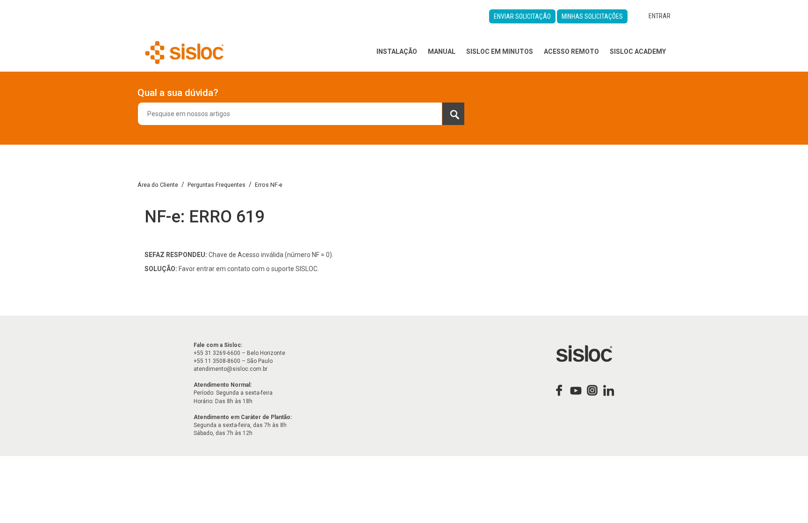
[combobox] (301, 113)
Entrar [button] (660, 16)
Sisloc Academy (638, 51)
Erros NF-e (268, 184)
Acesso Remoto (571, 51)
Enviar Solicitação (522, 16)
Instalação (396, 51)
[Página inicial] (184, 51)
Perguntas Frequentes (216, 184)
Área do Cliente (157, 184)
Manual (441, 51)
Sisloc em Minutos (499, 51)
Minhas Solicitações (592, 16)
